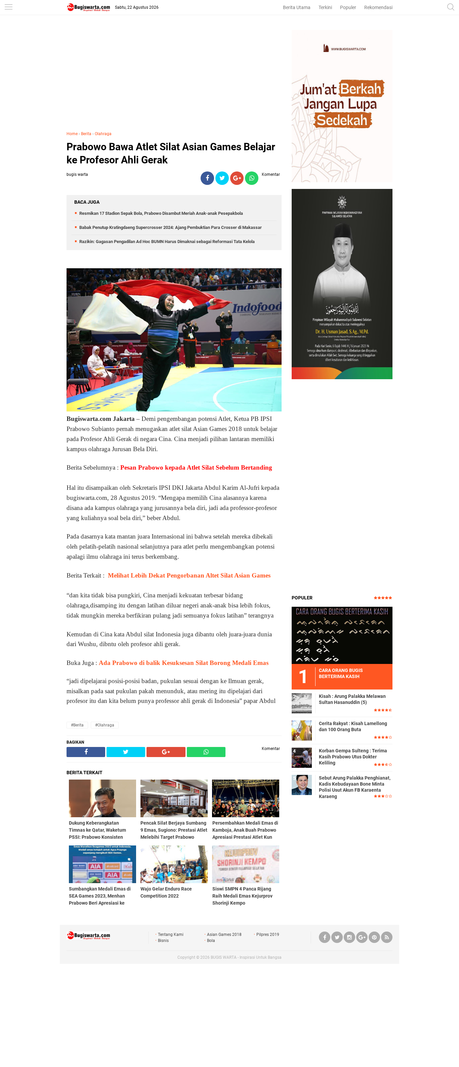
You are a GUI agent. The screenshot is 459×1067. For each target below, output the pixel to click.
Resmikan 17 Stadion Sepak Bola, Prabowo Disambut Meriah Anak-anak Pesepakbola (161, 213)
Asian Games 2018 (224, 934)
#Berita (77, 725)
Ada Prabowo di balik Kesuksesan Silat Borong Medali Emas (183, 662)
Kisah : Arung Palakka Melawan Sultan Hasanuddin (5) (352, 699)
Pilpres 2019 (267, 934)
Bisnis (163, 940)
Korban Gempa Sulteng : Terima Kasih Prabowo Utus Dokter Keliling (353, 756)
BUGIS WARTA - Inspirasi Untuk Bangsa (246, 957)
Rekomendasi (378, 7)
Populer (348, 7)
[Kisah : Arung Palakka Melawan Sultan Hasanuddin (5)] (302, 703)
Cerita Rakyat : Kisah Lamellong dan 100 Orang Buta (353, 726)
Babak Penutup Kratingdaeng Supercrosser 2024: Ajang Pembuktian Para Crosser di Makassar (170, 227)
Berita (86, 133)
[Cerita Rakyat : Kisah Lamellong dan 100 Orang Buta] (302, 730)
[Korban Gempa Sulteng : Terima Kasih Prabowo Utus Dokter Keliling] (302, 757)
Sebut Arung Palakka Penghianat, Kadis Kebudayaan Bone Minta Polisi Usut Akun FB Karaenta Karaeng (354, 787)
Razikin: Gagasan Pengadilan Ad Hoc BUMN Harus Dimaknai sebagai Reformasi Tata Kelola (167, 241)
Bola (211, 940)
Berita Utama (296, 7)
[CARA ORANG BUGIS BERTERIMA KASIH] (342, 635)
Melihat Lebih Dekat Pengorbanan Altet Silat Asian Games (189, 575)
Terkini (325, 7)
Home (72, 133)
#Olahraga (104, 725)
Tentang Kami (170, 934)
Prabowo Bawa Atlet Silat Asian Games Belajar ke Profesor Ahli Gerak (171, 153)
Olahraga (103, 133)
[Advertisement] (174, 77)
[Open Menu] (8, 7)
